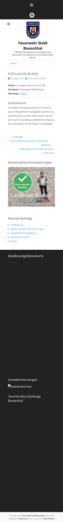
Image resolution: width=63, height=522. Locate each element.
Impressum (23, 518)
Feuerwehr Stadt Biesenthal (33, 45)
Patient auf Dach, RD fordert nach (27, 228)
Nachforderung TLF (20, 237)
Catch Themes (48, 518)
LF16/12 (23, 93)
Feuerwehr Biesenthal (37, 78)
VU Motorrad (16, 224)
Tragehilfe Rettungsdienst (23, 233)
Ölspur (13, 241)
